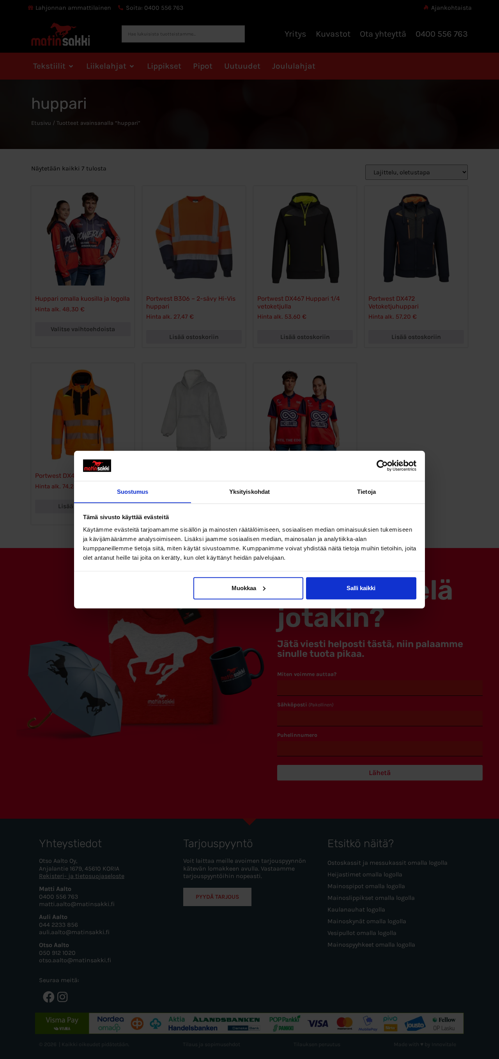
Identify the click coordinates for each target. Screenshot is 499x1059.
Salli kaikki (361, 588)
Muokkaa (244, 588)
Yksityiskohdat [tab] (249, 491)
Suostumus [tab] (133, 491)
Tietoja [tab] (366, 491)
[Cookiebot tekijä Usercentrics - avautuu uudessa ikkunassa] (382, 466)
